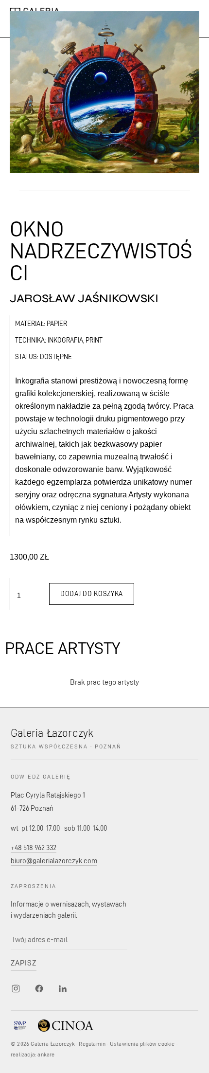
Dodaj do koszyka (91, 593)
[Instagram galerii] (15, 989)
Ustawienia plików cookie (142, 1043)
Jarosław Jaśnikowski (84, 298)
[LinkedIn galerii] (62, 989)
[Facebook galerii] (39, 989)
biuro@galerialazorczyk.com (54, 860)
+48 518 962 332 (33, 847)
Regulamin (92, 1043)
